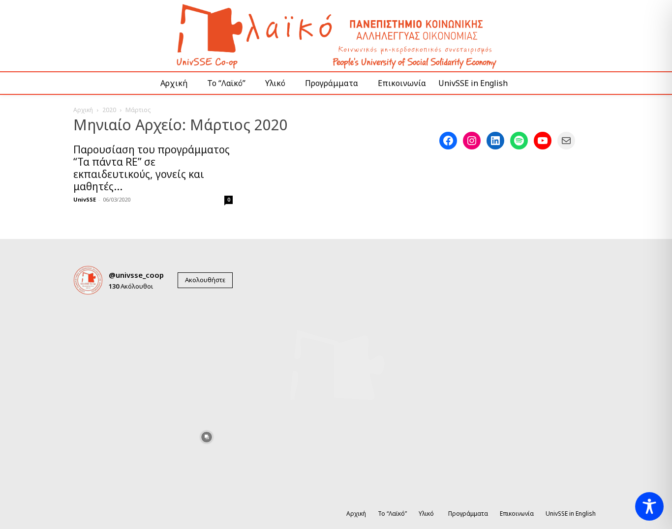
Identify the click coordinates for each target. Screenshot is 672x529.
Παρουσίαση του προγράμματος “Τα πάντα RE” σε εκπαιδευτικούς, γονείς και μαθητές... (151, 168)
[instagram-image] (99, 328)
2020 (109, 110)
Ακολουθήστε (205, 279)
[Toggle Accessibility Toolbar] (649, 506)
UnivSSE (84, 199)
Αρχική (83, 110)
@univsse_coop (136, 275)
